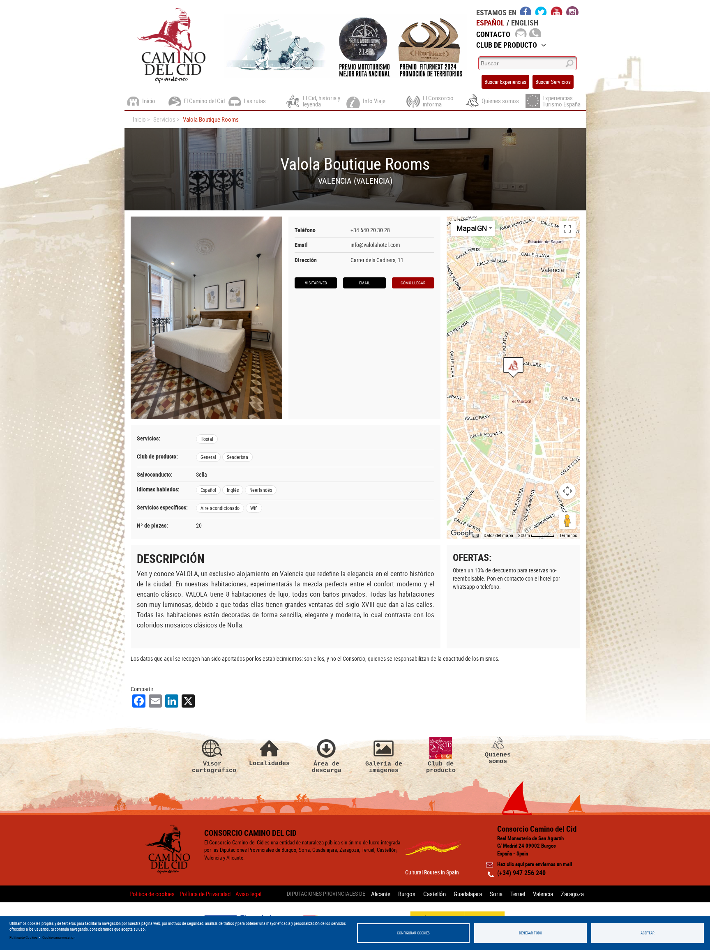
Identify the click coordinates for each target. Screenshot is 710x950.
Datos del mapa (498, 535)
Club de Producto (506, 45)
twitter (541, 10)
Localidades (269, 763)
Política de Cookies (23, 937)
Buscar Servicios (553, 81)
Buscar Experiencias (505, 81)
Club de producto (441, 767)
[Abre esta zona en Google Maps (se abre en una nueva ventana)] (462, 533)
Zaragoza (572, 894)
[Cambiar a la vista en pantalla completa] (567, 229)
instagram (572, 10)
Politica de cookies (152, 894)
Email (364, 283)
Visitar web (316, 283)
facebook (526, 10)
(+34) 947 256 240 (521, 872)
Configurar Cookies (413, 933)
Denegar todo (530, 933)
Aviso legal (248, 894)
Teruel (517, 894)
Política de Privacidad (205, 894)
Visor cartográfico (212, 767)
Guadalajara (468, 894)
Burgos (406, 894)
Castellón (434, 894)
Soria (496, 894)
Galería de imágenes (383, 767)
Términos (568, 535)
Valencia (543, 894)
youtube (557, 10)
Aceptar (648, 933)
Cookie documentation (58, 937)
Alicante (380, 894)
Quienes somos (498, 758)
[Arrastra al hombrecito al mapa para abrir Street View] (567, 520)
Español (490, 23)
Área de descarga (326, 767)
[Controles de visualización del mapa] (567, 491)
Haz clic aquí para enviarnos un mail (534, 864)
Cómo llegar (413, 283)
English (524, 23)
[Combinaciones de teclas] (475, 536)
